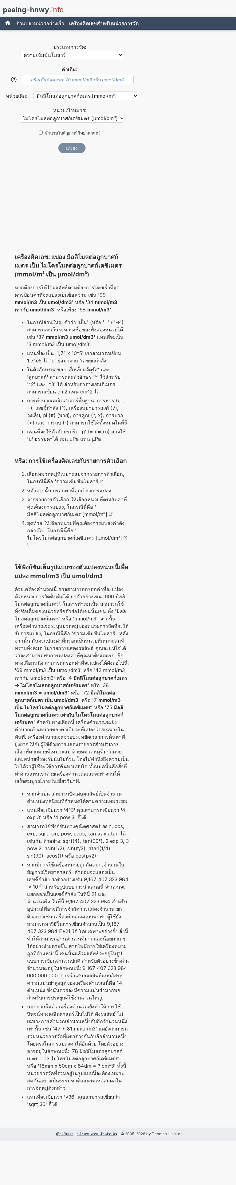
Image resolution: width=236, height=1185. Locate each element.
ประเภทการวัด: (69, 47)
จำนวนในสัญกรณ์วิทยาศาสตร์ (72, 133)
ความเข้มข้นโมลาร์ (77, 481)
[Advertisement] (72, 205)
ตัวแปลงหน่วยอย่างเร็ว (40, 23)
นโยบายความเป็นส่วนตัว (97, 1134)
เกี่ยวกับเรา (64, 1134)
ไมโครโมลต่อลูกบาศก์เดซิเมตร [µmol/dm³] (74, 538)
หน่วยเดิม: (17, 96)
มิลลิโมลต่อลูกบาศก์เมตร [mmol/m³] (67, 514)
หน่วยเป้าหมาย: (69, 110)
